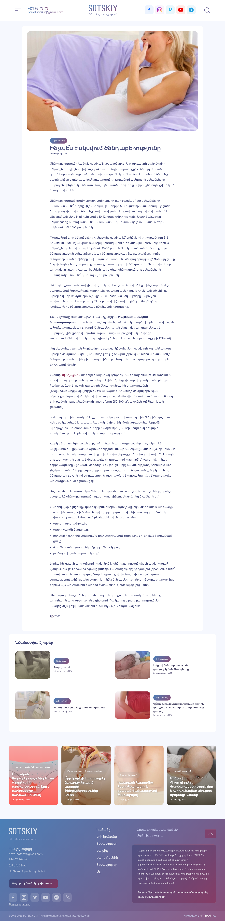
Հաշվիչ (102, 850)
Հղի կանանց (107, 836)
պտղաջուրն (71, 375)
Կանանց (104, 830)
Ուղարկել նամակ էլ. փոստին (32, 883)
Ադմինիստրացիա (150, 835)
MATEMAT (205, 915)
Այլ (99, 871)
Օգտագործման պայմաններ (158, 830)
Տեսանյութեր (107, 843)
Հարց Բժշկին (107, 857)
